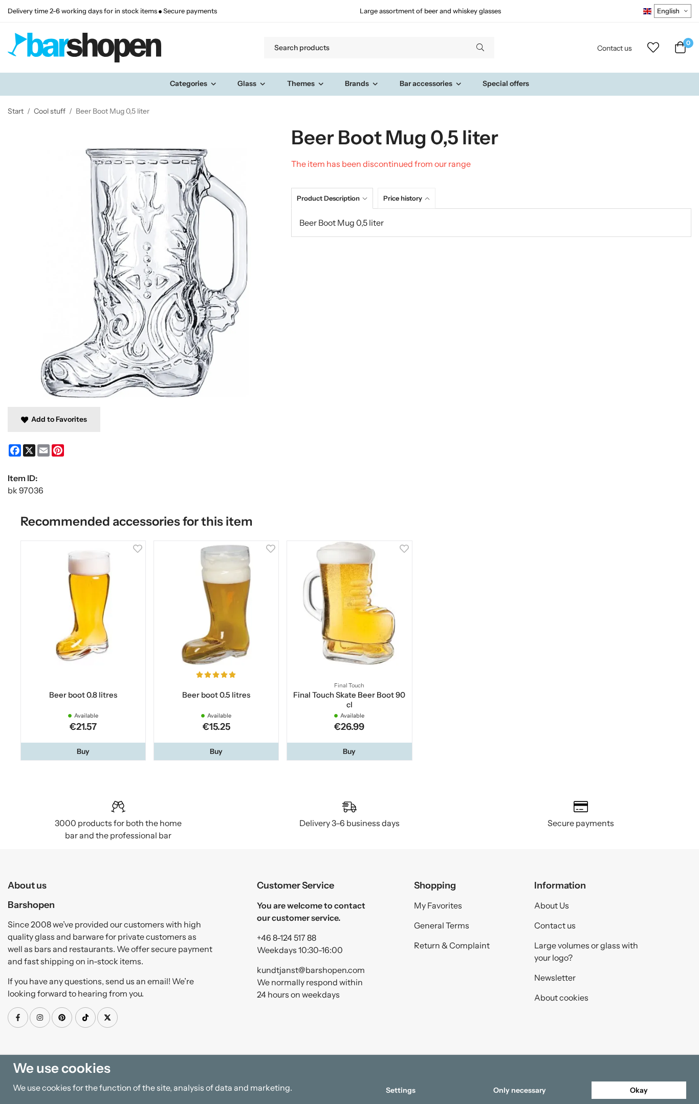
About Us (551, 905)
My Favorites (438, 905)
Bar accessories (426, 83)
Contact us (614, 48)
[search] (480, 47)
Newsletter (555, 977)
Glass (246, 83)
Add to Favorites (57, 419)
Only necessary (519, 1090)
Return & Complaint (452, 945)
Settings (401, 1090)
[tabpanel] (491, 222)
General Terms (441, 925)
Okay (639, 1090)
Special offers (506, 83)
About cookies (561, 997)
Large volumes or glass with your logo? (586, 951)
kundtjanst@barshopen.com (311, 970)
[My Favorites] (653, 47)
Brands (357, 83)
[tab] (334, 198)
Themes (301, 83)
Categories (188, 83)
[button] (83, 751)
